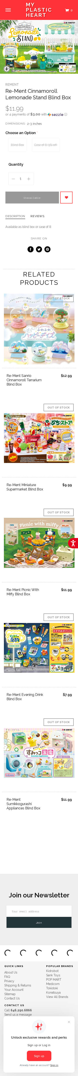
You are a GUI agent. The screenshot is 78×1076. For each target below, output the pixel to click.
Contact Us (12, 998)
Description (15, 216)
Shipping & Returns (17, 985)
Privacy (9, 981)
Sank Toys (53, 975)
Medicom (53, 984)
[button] (39, 114)
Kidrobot (52, 971)
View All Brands (57, 997)
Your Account (13, 989)
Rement (12, 84)
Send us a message (18, 1014)
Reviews (37, 216)
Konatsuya (53, 992)
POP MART (53, 979)
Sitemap (10, 994)
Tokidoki (52, 988)
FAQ (7, 976)
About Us (10, 972)
